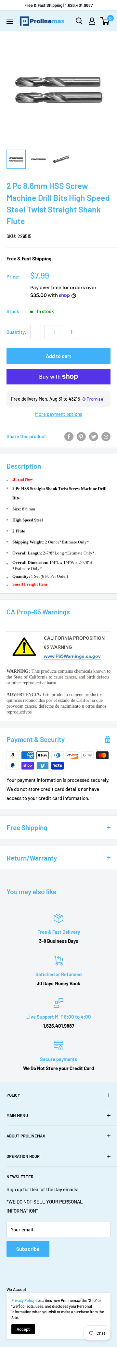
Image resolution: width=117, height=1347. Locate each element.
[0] (105, 21)
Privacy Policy (23, 1300)
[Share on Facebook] (68, 436)
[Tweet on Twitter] (93, 436)
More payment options (58, 414)
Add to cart (58, 356)
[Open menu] (9, 21)
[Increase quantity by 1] (72, 332)
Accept (23, 1329)
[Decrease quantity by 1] (37, 332)
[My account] (92, 21)
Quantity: (16, 332)
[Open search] (79, 21)
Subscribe (28, 1249)
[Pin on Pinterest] (81, 436)
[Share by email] (105, 436)
